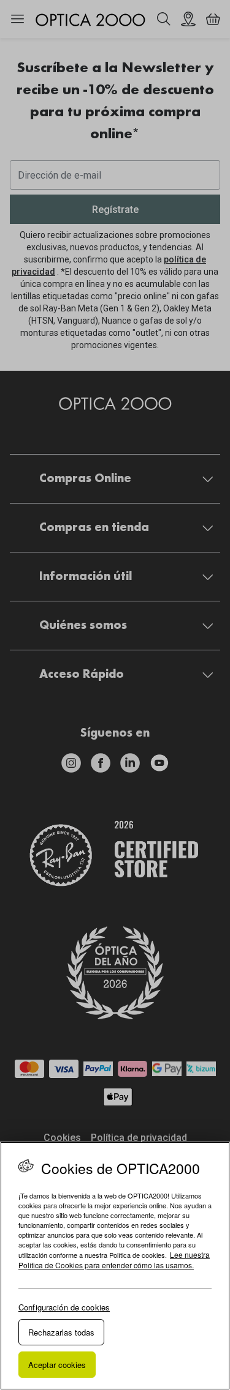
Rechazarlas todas (61, 1332)
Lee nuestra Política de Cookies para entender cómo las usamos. (114, 1259)
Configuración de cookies (64, 1307)
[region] (115, 1266)
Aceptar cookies (57, 1364)
